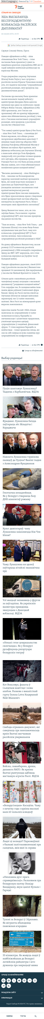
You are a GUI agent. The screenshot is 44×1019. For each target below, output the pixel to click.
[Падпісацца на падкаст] (24, 980)
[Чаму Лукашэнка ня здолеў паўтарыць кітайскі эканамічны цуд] (22, 550)
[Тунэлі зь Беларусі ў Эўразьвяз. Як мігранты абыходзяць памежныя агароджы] (22, 906)
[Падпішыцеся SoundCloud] (29, 980)
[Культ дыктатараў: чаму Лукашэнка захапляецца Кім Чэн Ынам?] (22, 515)
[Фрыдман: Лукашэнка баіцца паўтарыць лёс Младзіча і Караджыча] (22, 407)
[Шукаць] (35, 1016)
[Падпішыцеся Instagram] (35, 980)
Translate (37, 2)
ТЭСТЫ (23, 1016)
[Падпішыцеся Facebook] (9, 980)
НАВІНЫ (9, 1016)
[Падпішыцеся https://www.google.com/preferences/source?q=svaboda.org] (3, 980)
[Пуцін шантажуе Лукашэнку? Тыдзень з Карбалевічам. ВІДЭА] (22, 375)
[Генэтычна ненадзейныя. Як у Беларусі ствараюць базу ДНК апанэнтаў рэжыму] (22, 479)
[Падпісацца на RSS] (9, 986)
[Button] (24, 38)
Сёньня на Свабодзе (11, 13)
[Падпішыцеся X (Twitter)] (14, 980)
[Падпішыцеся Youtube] (19, 980)
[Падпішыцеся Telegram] (3, 986)
